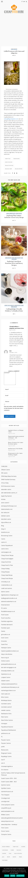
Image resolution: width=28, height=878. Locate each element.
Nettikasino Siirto (6, 713)
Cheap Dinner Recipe (10, 213)
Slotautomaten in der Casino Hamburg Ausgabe (15, 454)
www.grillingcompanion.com (11, 119)
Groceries (4, 641)
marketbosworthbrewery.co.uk (10, 687)
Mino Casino (4, 697)
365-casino (4, 473)
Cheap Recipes (14, 49)
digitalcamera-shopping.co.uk (9, 595)
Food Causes (5, 615)
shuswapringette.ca (7, 766)
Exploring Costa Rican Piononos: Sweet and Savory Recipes (14, 263)
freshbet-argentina (6, 621)
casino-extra (4, 549)
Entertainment (5, 605)
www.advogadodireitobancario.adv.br (12, 818)
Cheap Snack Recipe (16, 257)
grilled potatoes (9, 165)
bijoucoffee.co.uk (6, 522)
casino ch (4, 542)
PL (2, 737)
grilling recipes (18, 168)
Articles (3, 499)
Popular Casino (5, 740)
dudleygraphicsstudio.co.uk (9, 598)
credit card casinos (6, 588)
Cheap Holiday (5, 568)
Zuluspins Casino (6, 834)
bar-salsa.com (5, 512)
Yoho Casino (4, 828)
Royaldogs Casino (6, 756)
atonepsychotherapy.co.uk (9, 506)
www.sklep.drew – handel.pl (9, 824)
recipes (14, 856)
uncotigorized (5, 801)
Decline (13, 875)
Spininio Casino (5, 785)
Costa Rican (5, 850)
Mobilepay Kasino (6, 700)
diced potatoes (8, 162)
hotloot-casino (5, 661)
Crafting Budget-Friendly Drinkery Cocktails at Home (14, 310)
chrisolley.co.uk (5, 582)
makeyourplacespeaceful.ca (9, 684)
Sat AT (3, 760)
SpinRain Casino (6, 788)
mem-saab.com (5, 694)
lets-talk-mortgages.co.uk (8, 667)
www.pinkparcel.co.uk (7, 821)
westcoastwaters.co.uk (7, 811)
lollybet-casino (5, 680)
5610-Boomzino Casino (8, 486)
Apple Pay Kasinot (6, 496)
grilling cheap (8, 168)
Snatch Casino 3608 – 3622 (9, 782)
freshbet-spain (5, 628)
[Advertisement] (14, 30)
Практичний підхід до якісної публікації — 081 (16, 437)
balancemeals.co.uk (6, 509)
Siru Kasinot (4, 769)
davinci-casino (5, 591)
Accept (7, 875)
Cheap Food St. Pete (7, 565)
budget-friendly (6, 846)
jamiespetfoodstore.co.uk (8, 664)
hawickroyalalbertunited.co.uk (10, 651)
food (10, 853)
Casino (3, 539)
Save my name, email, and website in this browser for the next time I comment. (13, 408)
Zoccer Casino (5, 831)
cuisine (12, 850)
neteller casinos (5, 710)
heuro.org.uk (5, 657)
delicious (19, 850)
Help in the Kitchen (6, 654)
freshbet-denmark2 (7, 624)
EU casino (4, 608)
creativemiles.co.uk (6, 585)
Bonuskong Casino (6, 535)
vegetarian (4, 860)
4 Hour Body (4, 483)
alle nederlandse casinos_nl (9, 493)
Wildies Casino (5, 814)
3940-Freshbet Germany (8, 479)
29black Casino (5, 470)
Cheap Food (7, 158)
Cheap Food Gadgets (9, 305)
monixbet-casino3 (6, 707)
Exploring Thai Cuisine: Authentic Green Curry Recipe (14, 216)
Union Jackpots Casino (7, 805)
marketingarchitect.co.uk (8, 690)
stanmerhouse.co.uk (7, 791)
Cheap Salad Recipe (6, 575)
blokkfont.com (5, 532)
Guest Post (4, 644)
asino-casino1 (5, 503)
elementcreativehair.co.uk (8, 601)
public (3, 746)
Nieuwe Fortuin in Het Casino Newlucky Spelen (15, 443)
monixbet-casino (6, 704)
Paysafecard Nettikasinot (8, 730)
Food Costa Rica (5, 618)
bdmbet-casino (5, 516)
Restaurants (4, 750)
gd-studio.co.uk (5, 634)
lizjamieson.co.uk (6, 674)
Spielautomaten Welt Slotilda (15, 448)
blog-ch (3, 529)
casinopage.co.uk (6, 552)
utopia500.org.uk (6, 808)
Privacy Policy (20, 875)
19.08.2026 (4, 466)
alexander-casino (6, 489)
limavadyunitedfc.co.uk (7, 671)
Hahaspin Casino (6, 648)
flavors (4, 853)
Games (3, 631)
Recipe (8, 856)
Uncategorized (5, 798)
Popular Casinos (6, 743)
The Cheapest (5, 795)
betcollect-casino (6, 519)
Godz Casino (4, 638)
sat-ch (3, 763)
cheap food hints (6, 562)
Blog (2, 526)
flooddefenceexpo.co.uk (8, 611)
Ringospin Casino (6, 753)
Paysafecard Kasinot (7, 727)
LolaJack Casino (5, 677)
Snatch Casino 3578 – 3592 (9, 778)
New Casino (4, 717)
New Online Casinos (7, 720)
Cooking (23, 846)
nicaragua (4, 723)
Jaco (3, 856)
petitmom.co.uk (5, 733)
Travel (20, 856)
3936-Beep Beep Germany (8, 476)
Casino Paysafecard (7, 545)
